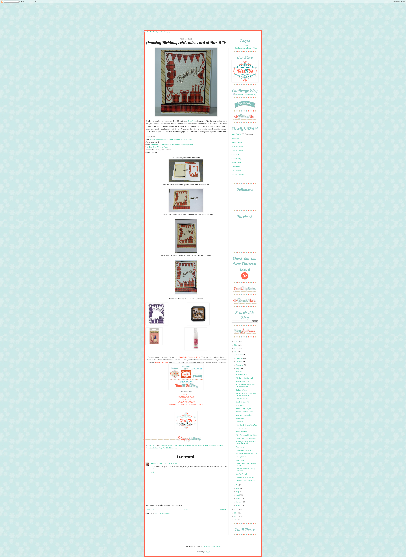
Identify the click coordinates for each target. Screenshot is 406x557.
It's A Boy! (239, 371)
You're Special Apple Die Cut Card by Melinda (246, 394)
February (239, 502)
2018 (236, 352)
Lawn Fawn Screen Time (244, 450)
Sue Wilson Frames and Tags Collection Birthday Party (171, 139)
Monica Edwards (237, 146)
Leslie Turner (236, 166)
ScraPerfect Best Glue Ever (175, 445)
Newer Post (150, 509)
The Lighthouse (241, 457)
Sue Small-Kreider (238, 175)
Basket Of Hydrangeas (243, 408)
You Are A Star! (241, 474)
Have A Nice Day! (242, 398)
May (238, 491)
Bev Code (164, 445)
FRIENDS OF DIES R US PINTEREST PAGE (186, 404)
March (238, 498)
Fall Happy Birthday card (244, 378)
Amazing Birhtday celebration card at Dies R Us (246, 442)
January (239, 505)
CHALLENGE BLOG (186, 397)
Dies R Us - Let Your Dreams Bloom (246, 464)
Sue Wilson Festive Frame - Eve (246, 453)
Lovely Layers (240, 460)
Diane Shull (235, 138)
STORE (186, 394)
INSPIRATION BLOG (186, 402)
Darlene (154, 463)
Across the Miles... (242, 431)
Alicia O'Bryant (237, 142)
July (237, 485)
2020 (236, 345)
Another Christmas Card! (244, 412)
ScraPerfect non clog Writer (182, 144)
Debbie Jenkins (237, 162)
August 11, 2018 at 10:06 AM (167, 463)
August (238, 368)
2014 (236, 520)
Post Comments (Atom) (162, 513)
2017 (236, 509)
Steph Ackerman (237, 150)
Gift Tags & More (242, 428)
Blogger (207, 552)
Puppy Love (240, 447)
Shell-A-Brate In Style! (243, 381)
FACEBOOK (187, 399)
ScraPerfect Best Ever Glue (160, 144)
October (239, 361)
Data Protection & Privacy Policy (246, 48)
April (238, 495)
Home (186, 509)
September (240, 365)
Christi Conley (236, 158)
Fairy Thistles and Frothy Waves (246, 435)
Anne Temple (236, 134)
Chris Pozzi (235, 154)
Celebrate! (239, 422)
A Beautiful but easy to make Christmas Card (245, 385)
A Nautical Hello (241, 374)
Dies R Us (192, 121)
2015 (236, 516)
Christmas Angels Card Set (245, 477)
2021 (236, 341)
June (238, 488)
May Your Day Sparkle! (244, 415)
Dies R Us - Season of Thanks (246, 438)
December (239, 355)
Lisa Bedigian (236, 171)
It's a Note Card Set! (242, 402)
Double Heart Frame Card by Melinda (245, 470)
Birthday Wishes (241, 390)
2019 (236, 348)
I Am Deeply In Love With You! (246, 425)
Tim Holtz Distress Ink (170, 448)
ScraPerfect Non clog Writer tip (194, 445)
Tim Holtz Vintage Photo (158, 147)
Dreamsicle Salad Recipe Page (246, 480)
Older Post (222, 509)
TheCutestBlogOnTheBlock (211, 546)
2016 (236, 513)
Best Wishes (240, 418)
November (239, 358)
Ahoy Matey (240, 405)
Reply (153, 472)
